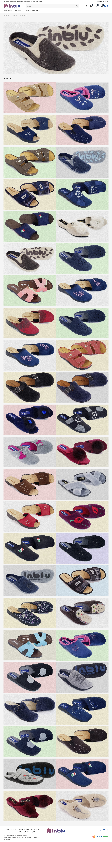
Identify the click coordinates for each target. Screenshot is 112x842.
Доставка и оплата (16, 1)
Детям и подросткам (33, 10)
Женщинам (7, 10)
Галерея (14, 15)
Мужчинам (18, 10)
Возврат (27, 1)
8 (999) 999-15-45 (102, 1)
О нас (33, 1)
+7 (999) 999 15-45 (10, 829)
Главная (6, 1)
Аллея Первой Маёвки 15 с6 (29, 829)
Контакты (39, 1)
